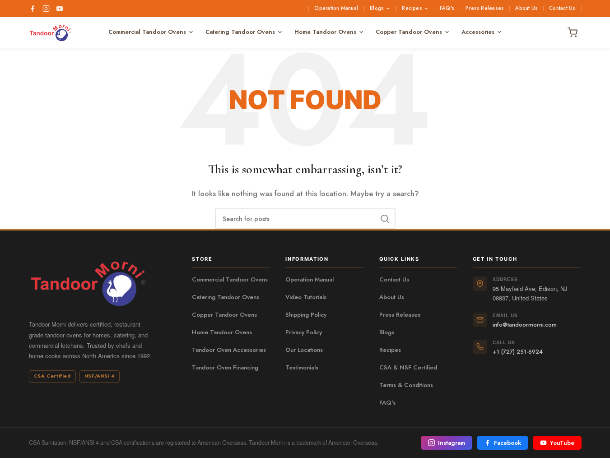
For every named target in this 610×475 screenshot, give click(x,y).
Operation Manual (336, 8)
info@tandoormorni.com (525, 324)
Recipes (412, 8)
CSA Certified (52, 376)
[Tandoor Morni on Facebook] (32, 8)
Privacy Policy (303, 332)
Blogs (377, 8)
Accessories (477, 32)
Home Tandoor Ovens (325, 32)
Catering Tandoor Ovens (240, 32)
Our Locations (304, 350)
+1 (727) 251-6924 (518, 351)
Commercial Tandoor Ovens (147, 32)
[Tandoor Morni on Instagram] (46, 8)
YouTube (562, 442)
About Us (526, 8)
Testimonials (301, 368)
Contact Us (562, 8)
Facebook (507, 442)
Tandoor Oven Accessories (229, 350)
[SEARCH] (385, 218)
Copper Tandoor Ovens (409, 32)
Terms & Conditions (406, 385)
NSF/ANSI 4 (99, 376)
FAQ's (447, 8)
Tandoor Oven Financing (225, 368)
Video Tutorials (305, 297)
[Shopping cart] (572, 32)
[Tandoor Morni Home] (55, 32)
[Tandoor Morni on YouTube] (59, 8)
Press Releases (485, 8)
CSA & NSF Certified (408, 368)
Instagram (451, 442)
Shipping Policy (305, 315)
